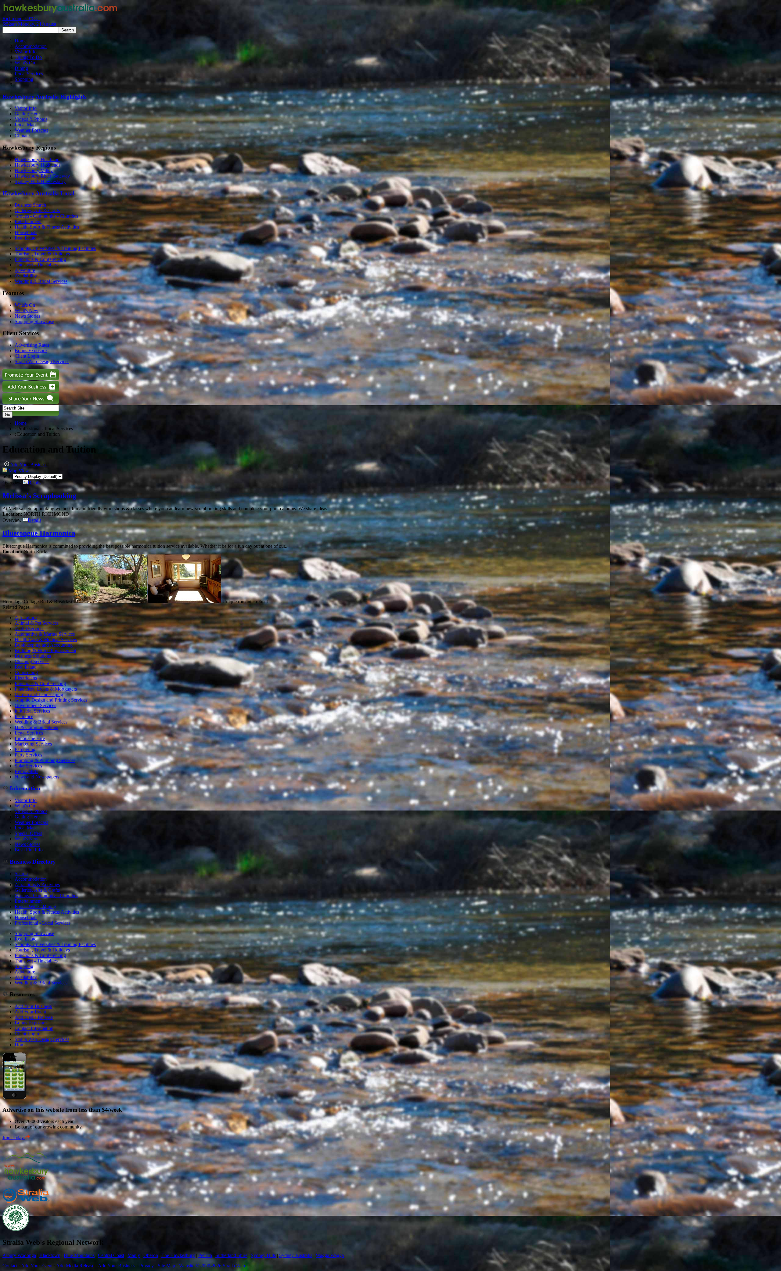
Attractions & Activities (37, 884)
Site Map (166, 1265)
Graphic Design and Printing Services (51, 699)
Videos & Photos (31, 119)
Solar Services (28, 765)
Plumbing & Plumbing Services (45, 760)
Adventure (25, 270)
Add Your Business (28, 464)
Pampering (25, 749)
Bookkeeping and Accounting (44, 645)
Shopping (24, 79)
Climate (22, 135)
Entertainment (28, 221)
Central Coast (111, 1255)
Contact (9, 1265)
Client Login (27, 356)
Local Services (29, 73)
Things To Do (28, 57)
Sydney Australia (295, 1255)
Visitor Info (26, 51)
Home (21, 40)
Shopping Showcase (34, 321)
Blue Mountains (79, 1255)
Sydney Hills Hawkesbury (40, 181)
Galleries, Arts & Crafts (37, 210)
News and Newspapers (37, 776)
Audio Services (29, 628)
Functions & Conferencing (40, 259)
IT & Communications (36, 727)
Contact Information (34, 1028)
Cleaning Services (32, 661)
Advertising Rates (32, 345)
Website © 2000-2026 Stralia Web (212, 1265)
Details (34, 482)
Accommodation (31, 46)
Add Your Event (30, 1011)
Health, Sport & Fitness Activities (47, 226)
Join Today (13, 1137)
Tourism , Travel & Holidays (42, 253)
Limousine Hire (30, 738)
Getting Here (27, 113)
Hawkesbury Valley (34, 170)
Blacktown (49, 1255)
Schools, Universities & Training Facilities (55, 248)
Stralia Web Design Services (42, 361)
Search (21, 873)
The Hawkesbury (178, 1255)
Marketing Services (33, 743)
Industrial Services (32, 710)
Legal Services (29, 732)
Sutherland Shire (231, 1255)
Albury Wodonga (19, 1255)
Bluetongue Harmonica (38, 533)
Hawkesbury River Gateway (42, 176)
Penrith (205, 1255)
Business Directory (32, 861)
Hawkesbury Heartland (37, 159)
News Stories (27, 316)
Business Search (30, 205)
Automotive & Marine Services (45, 634)
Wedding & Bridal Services (41, 281)
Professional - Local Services (42, 923)
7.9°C (29, 21)
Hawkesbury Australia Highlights (44, 96)
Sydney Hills (263, 1255)
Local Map (25, 124)
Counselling (26, 672)
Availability (26, 275)
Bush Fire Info (29, 849)
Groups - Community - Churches (46, 215)
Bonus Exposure (31, 350)
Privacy (146, 1265)
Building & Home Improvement (45, 650)
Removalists (26, 771)
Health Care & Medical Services (46, 639)
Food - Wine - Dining (35, 906)
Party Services (28, 754)
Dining (21, 68)
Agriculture (26, 617)
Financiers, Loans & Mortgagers (46, 688)
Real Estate (25, 237)
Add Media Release (34, 1017)
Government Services (35, 705)
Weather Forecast (31, 130)
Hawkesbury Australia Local (38, 193)
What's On (25, 62)
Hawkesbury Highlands (37, 165)
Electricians (26, 678)
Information (24, 788)
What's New (26, 310)
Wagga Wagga (330, 1255)
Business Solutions (33, 656)
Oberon (150, 1255)
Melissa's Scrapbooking (39, 496)
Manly (134, 1255)
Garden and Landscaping (39, 694)
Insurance (24, 716)
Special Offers (28, 833)
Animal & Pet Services (37, 623)
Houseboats (26, 232)
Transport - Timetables (36, 264)
